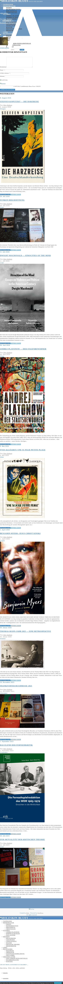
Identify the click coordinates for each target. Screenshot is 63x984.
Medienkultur (9, 6)
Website (2, 76)
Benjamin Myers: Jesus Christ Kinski (20, 533)
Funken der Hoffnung (12, 200)
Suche (22, 49)
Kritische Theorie (14, 29)
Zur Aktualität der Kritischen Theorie (22, 840)
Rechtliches (7, 949)
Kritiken (6, 936)
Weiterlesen (5, 194)
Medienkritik (12, 30)
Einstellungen (58, 983)
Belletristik (11, 938)
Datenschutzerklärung (16, 38)
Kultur (9, 27)
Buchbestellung (13, 45)
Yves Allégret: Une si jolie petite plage (22, 450)
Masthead (10, 35)
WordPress (40, 913)
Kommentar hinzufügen (8, 23)
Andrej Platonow (13, 16)
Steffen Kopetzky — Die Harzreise (19, 102)
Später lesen (15, 194)
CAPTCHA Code (18, 86)
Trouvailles (11, 12)
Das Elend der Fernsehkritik (16, 745)
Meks (27, 913)
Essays (9, 7)
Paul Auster (10, 935)
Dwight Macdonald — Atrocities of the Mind (25, 255)
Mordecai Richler (14, 17)
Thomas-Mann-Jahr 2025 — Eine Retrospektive (25, 631)
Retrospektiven (13, 9)
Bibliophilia (11, 11)
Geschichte (11, 24)
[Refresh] (3, 83)
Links (5, 32)
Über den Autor (10, 42)
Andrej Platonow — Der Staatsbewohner (23, 349)
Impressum (10, 37)
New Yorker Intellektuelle (18, 43)
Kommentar (3, 67)
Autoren (6, 930)
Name (2, 70)
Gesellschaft (12, 25)
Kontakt (10, 47)
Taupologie (8, 4)
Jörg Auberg (7, 19)
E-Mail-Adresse (5, 73)
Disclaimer (11, 40)
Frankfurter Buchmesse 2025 (16, 686)
